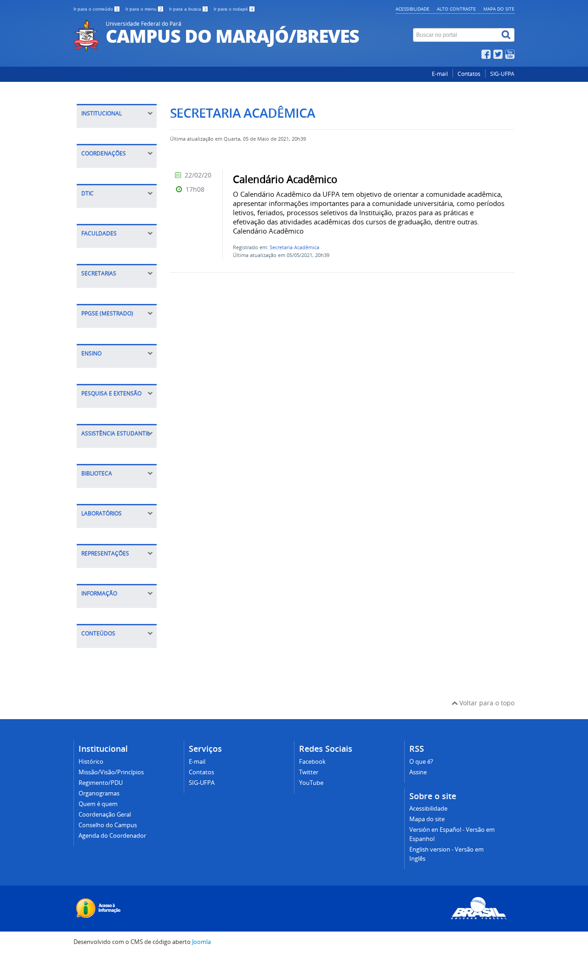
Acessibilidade (413, 9)
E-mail (440, 74)
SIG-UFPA (502, 74)
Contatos (469, 74)
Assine (418, 772)
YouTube (311, 783)
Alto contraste (456, 9)
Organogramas (99, 793)
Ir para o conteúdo (96, 8)
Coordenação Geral (105, 814)
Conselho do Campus (108, 825)
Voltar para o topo (486, 702)
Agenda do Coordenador (112, 836)
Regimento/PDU (101, 783)
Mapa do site (498, 9)
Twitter (308, 772)
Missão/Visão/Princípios (111, 772)
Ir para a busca (188, 8)
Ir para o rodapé (234, 8)
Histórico (91, 762)
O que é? (421, 762)
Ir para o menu (143, 8)
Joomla (201, 942)
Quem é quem (98, 804)
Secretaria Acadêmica (294, 247)
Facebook (312, 762)
